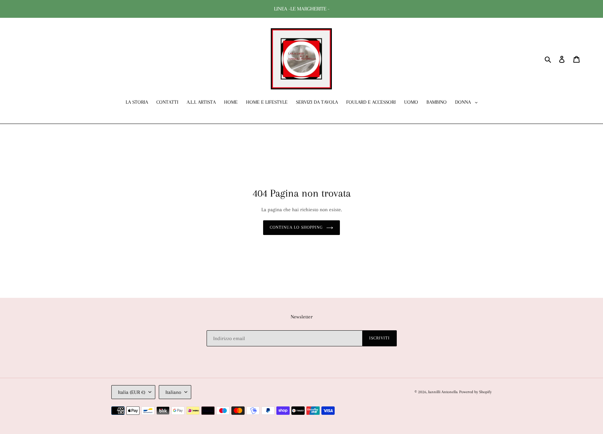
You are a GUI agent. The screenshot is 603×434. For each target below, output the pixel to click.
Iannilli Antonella (443, 392)
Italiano (173, 392)
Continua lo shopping (296, 227)
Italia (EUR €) (131, 392)
